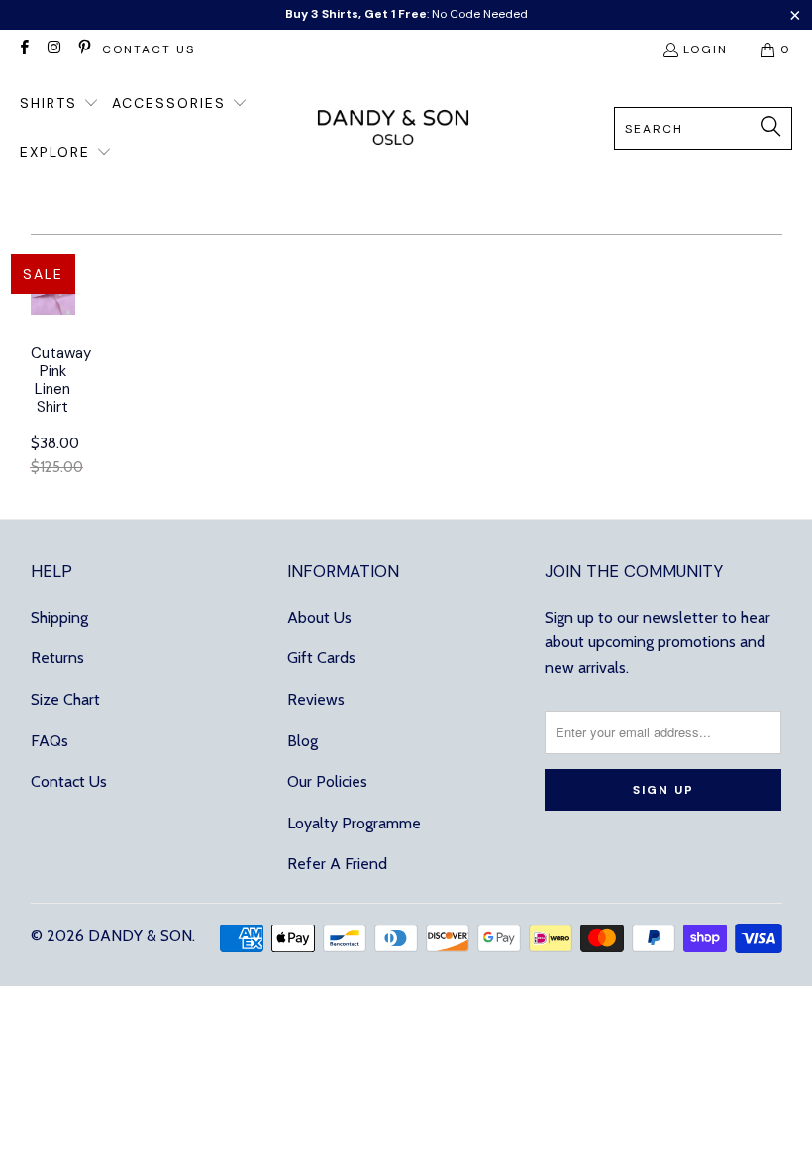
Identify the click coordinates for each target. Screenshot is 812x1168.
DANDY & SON (140, 935)
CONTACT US (148, 49)
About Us (319, 617)
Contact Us (69, 781)
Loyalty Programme (354, 823)
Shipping (59, 617)
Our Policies (327, 781)
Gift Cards (321, 657)
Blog (302, 740)
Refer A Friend (337, 863)
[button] (59, 104)
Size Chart (65, 699)
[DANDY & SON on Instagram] (53, 49)
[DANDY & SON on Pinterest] (83, 49)
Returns (57, 657)
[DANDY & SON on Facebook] (23, 49)
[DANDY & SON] (393, 128)
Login (705, 49)
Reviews (316, 699)
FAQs (49, 740)
